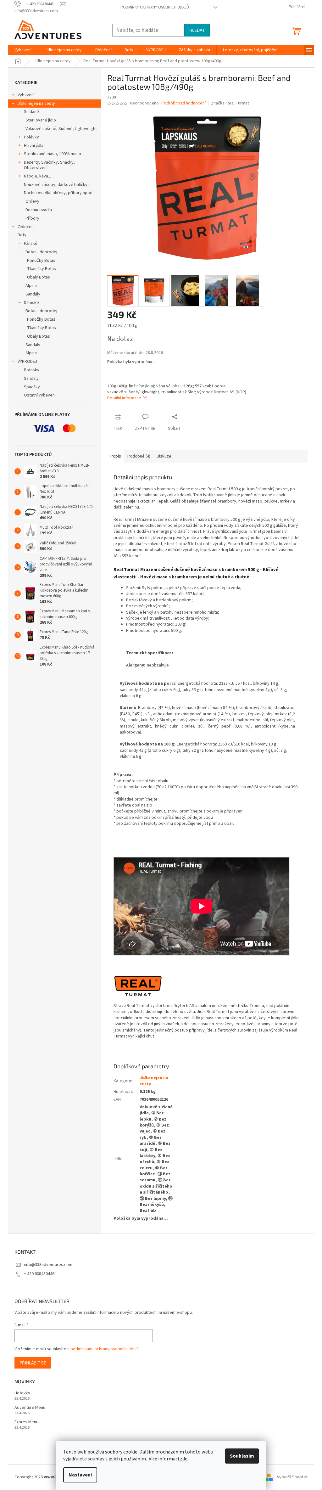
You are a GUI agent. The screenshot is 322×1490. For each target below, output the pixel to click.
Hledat (197, 30)
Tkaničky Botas (41, 269)
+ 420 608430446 (39, 1274)
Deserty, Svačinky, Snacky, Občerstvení (49, 165)
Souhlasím (242, 1456)
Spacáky (32, 387)
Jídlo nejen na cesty (36, 103)
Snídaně (31, 112)
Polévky (31, 137)
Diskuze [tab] (164, 456)
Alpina (31, 286)
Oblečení (26, 227)
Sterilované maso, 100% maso (52, 154)
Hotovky (22, 1393)
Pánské (30, 243)
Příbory (32, 218)
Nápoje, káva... (37, 176)
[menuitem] (23, 50)
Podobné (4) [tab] (138, 456)
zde (183, 1458)
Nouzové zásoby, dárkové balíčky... (57, 185)
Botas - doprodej (41, 252)
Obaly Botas (38, 277)
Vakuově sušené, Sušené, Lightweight (61, 129)
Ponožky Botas (41, 260)
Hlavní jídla (33, 146)
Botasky (31, 370)
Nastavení (80, 1474)
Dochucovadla (38, 210)
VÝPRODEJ (27, 361)
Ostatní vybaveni (40, 395)
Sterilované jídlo (40, 120)
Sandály (32, 294)
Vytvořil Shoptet (292, 1477)
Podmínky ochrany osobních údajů (154, 7)
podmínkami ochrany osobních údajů (104, 1349)
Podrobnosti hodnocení (183, 103)
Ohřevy (32, 201)
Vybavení (26, 95)
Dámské (31, 303)
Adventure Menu (29, 1408)
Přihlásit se (32, 1362)
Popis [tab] (115, 456)
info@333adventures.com (48, 1265)
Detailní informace (124, 398)
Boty (22, 235)
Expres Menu (26, 1422)
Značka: (230, 103)
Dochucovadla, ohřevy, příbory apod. (58, 193)
